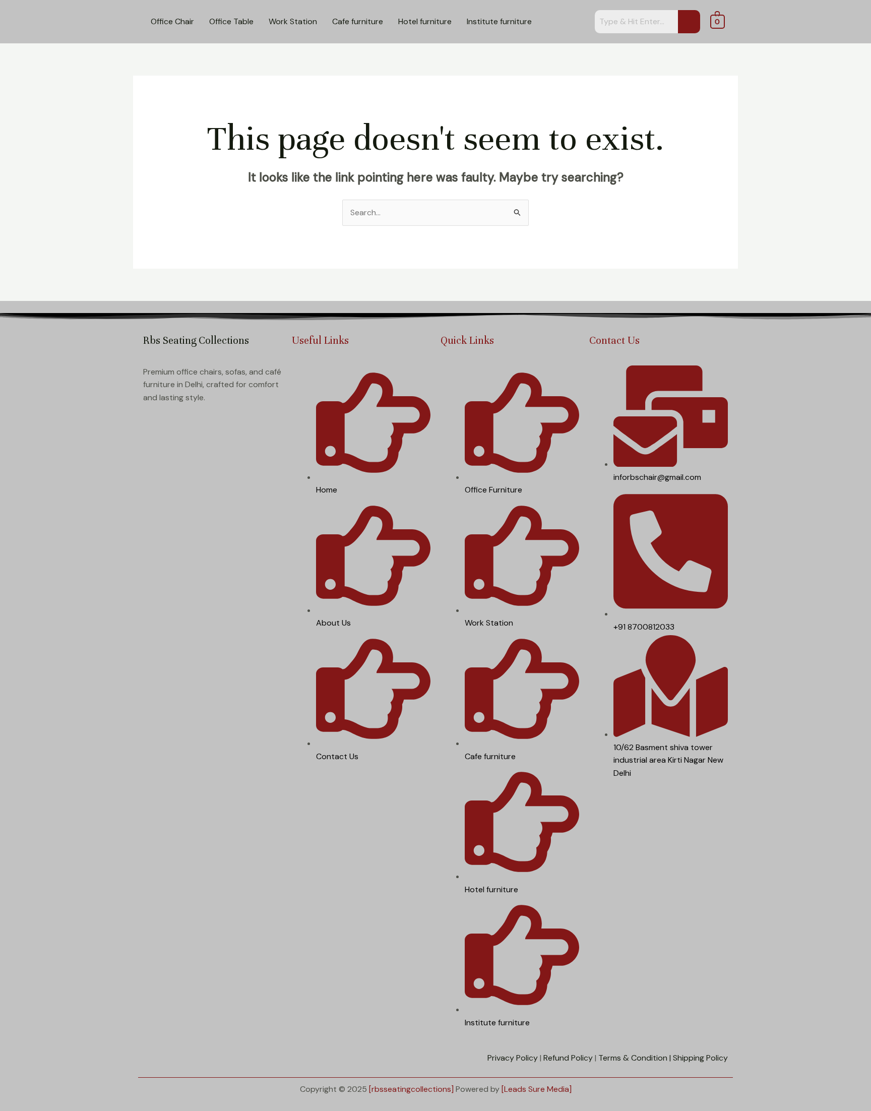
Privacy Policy (512, 1058)
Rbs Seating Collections (196, 340)
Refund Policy (568, 1058)
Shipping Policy (700, 1058)
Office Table (231, 21)
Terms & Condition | (634, 1058)
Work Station (293, 21)
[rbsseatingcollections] (411, 1089)
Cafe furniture (357, 21)
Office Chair (172, 21)
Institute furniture (499, 21)
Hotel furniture (425, 21)
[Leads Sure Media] (537, 1089)
